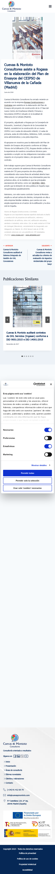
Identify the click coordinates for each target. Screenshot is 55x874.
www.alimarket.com (32, 235)
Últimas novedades (13, 774)
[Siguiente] (47, 320)
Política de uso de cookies (27, 858)
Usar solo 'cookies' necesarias (27, 488)
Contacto (9, 783)
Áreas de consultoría (14, 770)
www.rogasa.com (17, 235)
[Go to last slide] (7, 320)
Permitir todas (27, 473)
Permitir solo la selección (27, 480)
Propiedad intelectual (27, 864)
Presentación (11, 766)
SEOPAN (35, 183)
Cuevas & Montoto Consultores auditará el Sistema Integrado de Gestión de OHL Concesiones (12, 253)
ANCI (43, 183)
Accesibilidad (27, 870)
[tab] (22, 356)
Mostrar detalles (39, 465)
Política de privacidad (27, 853)
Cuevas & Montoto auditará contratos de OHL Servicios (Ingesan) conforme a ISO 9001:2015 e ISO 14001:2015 (27, 336)
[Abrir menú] (50, 6)
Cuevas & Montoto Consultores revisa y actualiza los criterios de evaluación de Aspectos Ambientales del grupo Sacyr (42, 255)
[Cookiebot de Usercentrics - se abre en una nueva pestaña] (34, 384)
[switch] (48, 438)
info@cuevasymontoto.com (18, 795)
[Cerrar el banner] (51, 384)
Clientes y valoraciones (15, 778)
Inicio (8, 761)
